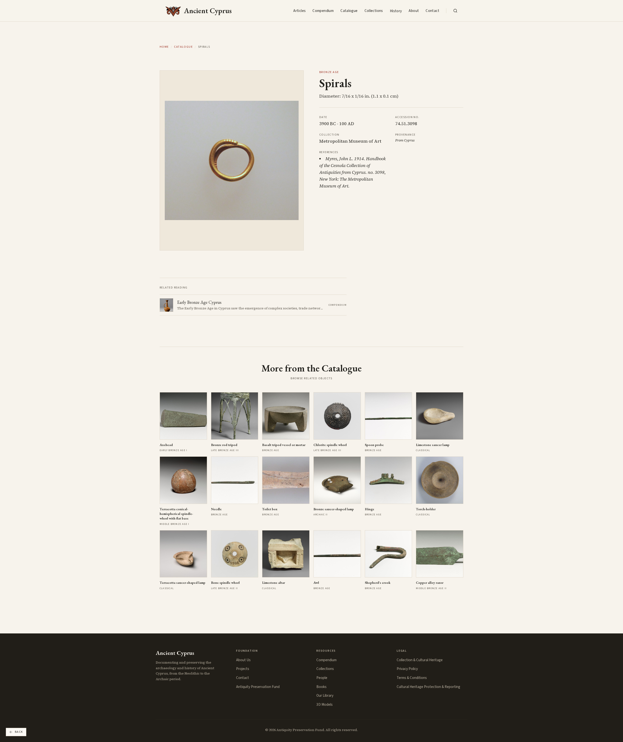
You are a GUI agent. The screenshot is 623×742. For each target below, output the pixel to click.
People (321, 677)
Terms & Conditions (412, 677)
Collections (374, 10)
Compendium (323, 10)
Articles (299, 10)
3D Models (324, 704)
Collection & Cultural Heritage (420, 660)
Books (321, 686)
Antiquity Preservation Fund (258, 686)
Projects (242, 668)
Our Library (324, 695)
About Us (243, 660)
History (396, 11)
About (414, 10)
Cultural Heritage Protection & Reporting (428, 686)
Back (19, 732)
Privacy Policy (407, 668)
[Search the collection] (455, 11)
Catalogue (348, 10)
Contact (432, 10)
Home (164, 47)
